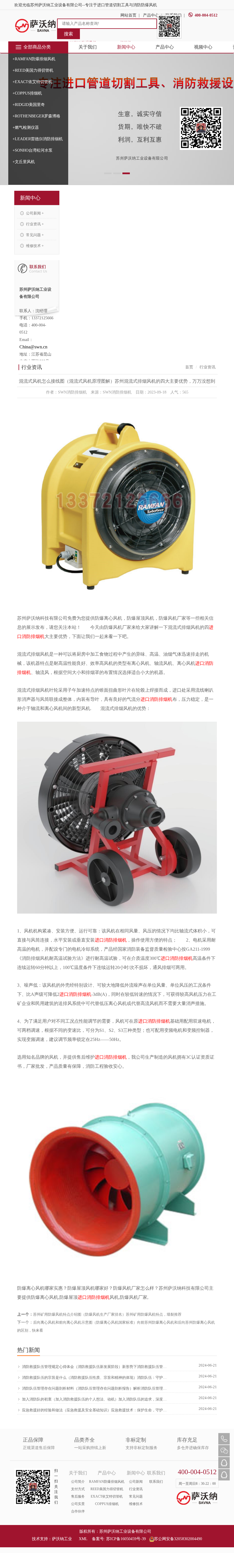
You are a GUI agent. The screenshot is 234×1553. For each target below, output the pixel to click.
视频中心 (203, 47)
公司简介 (78, 1482)
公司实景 (78, 1504)
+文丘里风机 (24, 162)
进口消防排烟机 (156, 699)
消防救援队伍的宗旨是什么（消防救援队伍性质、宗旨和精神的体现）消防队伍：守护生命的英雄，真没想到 (94, 1377)
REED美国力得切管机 (106, 1489)
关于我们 (87, 47)
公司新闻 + (34, 213)
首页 (189, 367)
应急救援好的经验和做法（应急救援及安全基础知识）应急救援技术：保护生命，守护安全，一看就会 (94, 1410)
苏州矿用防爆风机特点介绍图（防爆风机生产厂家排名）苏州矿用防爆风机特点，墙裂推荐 (107, 1314)
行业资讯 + (34, 224)
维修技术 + (34, 246)
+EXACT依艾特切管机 (32, 82)
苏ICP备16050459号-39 (126, 1539)
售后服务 (78, 1496)
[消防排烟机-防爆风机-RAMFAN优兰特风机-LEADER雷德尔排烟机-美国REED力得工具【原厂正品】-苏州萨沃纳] (35, 25)
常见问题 (136, 1496)
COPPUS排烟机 (107, 1504)
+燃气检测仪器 (26, 127)
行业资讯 (136, 1489)
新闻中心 (126, 47)
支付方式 (78, 1489)
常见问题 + (34, 235)
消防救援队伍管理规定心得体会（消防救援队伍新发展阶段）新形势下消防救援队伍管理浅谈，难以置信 (94, 1367)
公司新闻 (136, 1482)
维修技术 (136, 1504)
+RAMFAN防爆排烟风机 (34, 59)
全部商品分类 (37, 47)
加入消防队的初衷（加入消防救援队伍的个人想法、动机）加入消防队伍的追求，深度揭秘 (94, 1399)
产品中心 (165, 47)
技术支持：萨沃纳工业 (52, 1539)
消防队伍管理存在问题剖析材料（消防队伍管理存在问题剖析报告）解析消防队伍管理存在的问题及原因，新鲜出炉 (94, 1388)
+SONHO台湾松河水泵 (33, 150)
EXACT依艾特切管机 (107, 1496)
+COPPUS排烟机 (27, 93)
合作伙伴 (78, 1511)
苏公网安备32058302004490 (178, 1539)
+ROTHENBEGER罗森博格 (36, 116)
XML (83, 1539)
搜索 (68, 33)
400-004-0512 (206, 15)
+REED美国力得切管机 (33, 70)
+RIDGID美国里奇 (29, 105)
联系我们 (156, 1482)
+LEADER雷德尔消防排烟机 (38, 139)
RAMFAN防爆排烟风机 (106, 1482)
